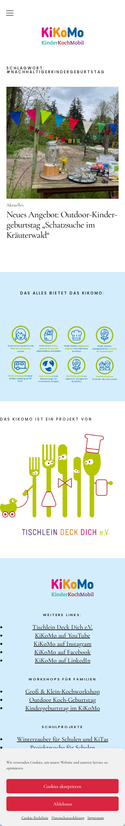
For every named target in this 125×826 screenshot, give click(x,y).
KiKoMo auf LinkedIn (62, 660)
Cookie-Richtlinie (34, 817)
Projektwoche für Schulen (62, 747)
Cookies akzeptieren (62, 786)
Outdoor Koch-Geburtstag (62, 700)
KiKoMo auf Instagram (62, 644)
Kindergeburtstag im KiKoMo (62, 708)
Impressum (96, 817)
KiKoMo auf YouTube (62, 635)
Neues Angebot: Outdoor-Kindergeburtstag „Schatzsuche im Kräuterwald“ (61, 224)
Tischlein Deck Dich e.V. (62, 627)
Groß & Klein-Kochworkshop (62, 691)
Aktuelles (15, 205)
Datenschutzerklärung (68, 817)
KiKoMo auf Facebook (62, 652)
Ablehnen (62, 804)
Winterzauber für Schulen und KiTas (62, 739)
